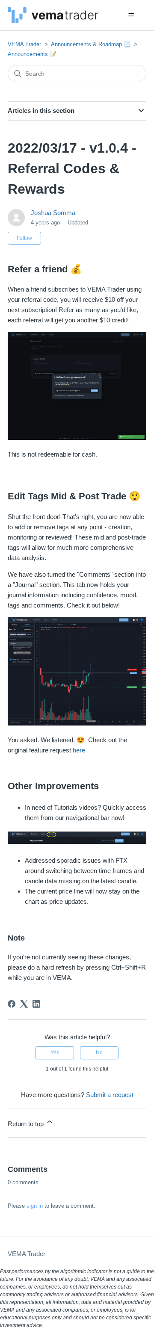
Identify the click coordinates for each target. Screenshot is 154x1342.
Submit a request (109, 1094)
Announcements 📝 (32, 54)
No (99, 1053)
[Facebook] (11, 1004)
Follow (24, 238)
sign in (35, 1206)
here (79, 750)
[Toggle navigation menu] (131, 15)
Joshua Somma (53, 212)
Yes (54, 1053)
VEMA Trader (24, 44)
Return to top (26, 1123)
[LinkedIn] (36, 1004)
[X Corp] (24, 1004)
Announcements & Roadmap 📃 (90, 44)
